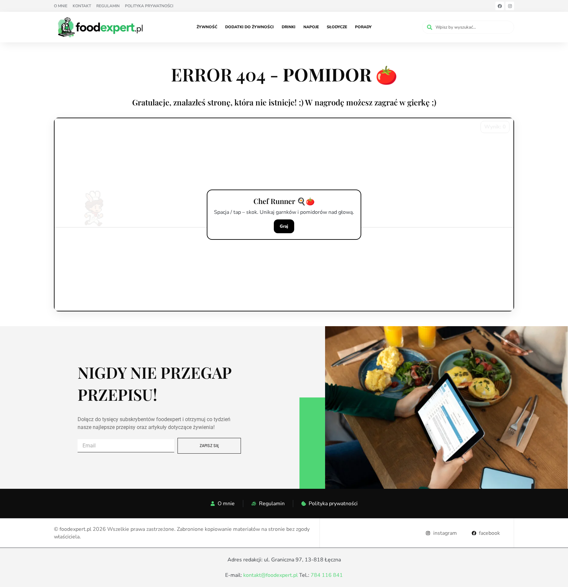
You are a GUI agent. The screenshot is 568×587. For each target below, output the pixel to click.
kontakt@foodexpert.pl (270, 575)
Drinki (289, 27)
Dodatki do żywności (249, 27)
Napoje (311, 27)
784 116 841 (327, 575)
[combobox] (468, 27)
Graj (284, 226)
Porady (363, 27)
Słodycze (337, 27)
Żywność (207, 27)
